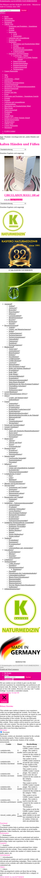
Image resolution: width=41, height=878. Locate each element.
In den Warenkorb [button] (16, 200)
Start (6, 75)
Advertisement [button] (5, 855)
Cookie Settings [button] (5, 693)
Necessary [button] (3, 730)
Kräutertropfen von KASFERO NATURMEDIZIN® (18, 1)
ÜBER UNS (8, 24)
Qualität (16, 46)
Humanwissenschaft (20, 65)
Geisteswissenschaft (20, 67)
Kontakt (11, 30)
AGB (15, 34)
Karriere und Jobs (15, 40)
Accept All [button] (15, 693)
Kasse (6, 16)
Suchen (24, 10)
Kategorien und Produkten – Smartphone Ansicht (21, 96)
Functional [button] (3, 823)
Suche (6, 675)
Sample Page (8, 116)
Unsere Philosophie (11, 71)
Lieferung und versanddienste (19, 38)
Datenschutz (17, 36)
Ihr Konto (7, 673)
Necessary (6, 732)
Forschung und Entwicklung (18, 54)
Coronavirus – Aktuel (20, 55)
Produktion (12, 42)
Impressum (12, 32)
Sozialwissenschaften (20, 63)
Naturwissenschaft (19, 61)
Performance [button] (4, 833)
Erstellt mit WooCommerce (9, 669)
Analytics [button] (3, 843)
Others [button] (2, 867)
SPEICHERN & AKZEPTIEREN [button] (12, 877)
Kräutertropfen (9, 20)
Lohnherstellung (18, 52)
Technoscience (18, 69)
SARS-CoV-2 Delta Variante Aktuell (17, 118)
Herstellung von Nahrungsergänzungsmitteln (22, 49)
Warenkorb (8, 22)
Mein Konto (8, 18)
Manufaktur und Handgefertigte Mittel (26, 44)
